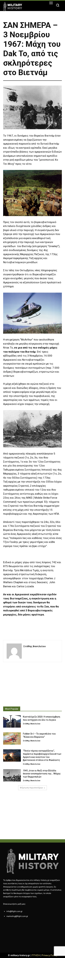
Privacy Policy (49, 955)
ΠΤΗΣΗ (36, 955)
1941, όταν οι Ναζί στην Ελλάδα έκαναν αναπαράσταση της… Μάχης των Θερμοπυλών (42, 773)
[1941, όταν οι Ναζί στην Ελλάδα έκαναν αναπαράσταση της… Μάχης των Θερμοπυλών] (12, 775)
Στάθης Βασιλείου (34, 646)
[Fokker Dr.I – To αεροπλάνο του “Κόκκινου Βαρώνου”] (12, 738)
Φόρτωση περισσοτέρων (31, 787)
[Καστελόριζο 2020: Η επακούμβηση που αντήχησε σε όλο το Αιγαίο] (12, 721)
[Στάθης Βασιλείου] (14, 651)
